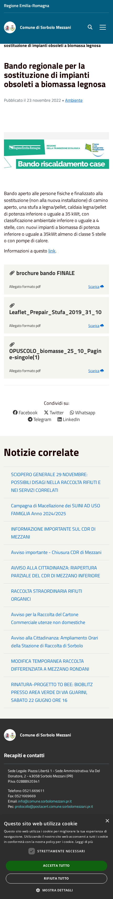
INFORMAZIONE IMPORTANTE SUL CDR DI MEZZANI (53, 532)
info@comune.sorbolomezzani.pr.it (45, 801)
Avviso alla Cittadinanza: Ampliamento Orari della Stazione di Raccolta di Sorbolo (54, 641)
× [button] (107, 821)
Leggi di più (84, 841)
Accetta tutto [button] (56, 865)
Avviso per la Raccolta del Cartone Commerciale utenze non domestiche (48, 618)
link (51, 250)
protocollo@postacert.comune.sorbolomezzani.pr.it (54, 806)
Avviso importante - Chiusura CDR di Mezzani (56, 552)
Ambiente (74, 100)
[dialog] (56, 857)
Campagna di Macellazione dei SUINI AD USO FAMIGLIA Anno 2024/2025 (55, 509)
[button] (56, 890)
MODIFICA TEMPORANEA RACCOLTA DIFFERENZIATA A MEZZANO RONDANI (50, 665)
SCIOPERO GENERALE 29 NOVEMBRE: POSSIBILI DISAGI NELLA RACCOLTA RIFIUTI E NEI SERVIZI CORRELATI (56, 482)
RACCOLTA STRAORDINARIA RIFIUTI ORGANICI (46, 595)
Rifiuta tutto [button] (56, 878)
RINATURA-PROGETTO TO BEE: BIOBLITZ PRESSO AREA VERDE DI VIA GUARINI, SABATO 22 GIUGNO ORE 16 (52, 692)
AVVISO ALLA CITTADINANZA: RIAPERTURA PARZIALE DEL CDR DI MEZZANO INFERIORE (55, 571)
